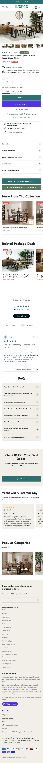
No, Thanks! (21, 756)
